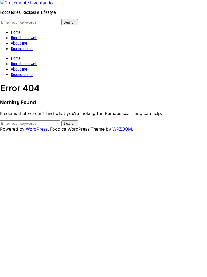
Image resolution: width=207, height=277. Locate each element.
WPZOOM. (122, 129)
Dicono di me (22, 48)
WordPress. (37, 129)
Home (16, 32)
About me (19, 43)
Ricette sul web (24, 37)
